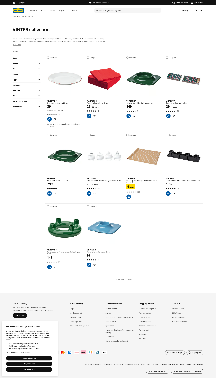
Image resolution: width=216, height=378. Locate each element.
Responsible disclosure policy (135, 364)
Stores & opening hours (147, 309)
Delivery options (145, 321)
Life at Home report (179, 321)
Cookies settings (29, 369)
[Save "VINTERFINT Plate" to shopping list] (55, 193)
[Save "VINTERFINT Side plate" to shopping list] (55, 119)
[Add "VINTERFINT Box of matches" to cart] (168, 116)
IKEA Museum (177, 313)
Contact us (110, 337)
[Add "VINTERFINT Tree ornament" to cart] (89, 193)
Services (108, 313)
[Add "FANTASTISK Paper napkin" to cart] (89, 116)
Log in (72, 309)
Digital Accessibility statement (117, 341)
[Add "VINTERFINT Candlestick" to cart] (49, 267)
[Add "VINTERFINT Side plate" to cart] (49, 119)
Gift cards (142, 338)
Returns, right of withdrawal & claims (119, 317)
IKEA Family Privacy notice (79, 326)
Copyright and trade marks (194, 364)
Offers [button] (52, 10)
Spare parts (110, 326)
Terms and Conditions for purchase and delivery (120, 331)
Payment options (145, 313)
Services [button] (74, 10)
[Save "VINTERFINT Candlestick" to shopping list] (55, 267)
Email (148, 364)
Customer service (112, 309)
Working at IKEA (178, 309)
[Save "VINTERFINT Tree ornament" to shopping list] (94, 193)
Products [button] (33, 10)
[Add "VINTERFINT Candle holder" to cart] (168, 193)
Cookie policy (118, 364)
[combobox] (127, 10)
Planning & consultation (147, 326)
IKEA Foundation (178, 317)
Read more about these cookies (18, 352)
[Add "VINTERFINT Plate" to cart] (49, 193)
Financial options (145, 317)
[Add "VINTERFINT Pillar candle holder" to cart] (128, 116)
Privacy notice (107, 364)
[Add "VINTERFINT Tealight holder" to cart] (89, 265)
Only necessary (29, 364)
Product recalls (111, 321)
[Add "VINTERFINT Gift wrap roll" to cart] (128, 197)
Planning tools (144, 330)
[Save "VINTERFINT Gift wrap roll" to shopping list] (134, 197)
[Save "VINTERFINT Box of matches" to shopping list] (173, 116)
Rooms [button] (43, 10)
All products (143, 334)
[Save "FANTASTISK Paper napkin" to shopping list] (94, 116)
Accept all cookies (29, 358)
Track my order (75, 317)
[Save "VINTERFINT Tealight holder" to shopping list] (94, 265)
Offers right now (76, 321)
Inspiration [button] (63, 10)
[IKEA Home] (18, 10)
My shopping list (76, 313)
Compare (53, 58)
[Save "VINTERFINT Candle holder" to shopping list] (173, 193)
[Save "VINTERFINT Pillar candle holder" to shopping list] (134, 116)
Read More (17, 45)
